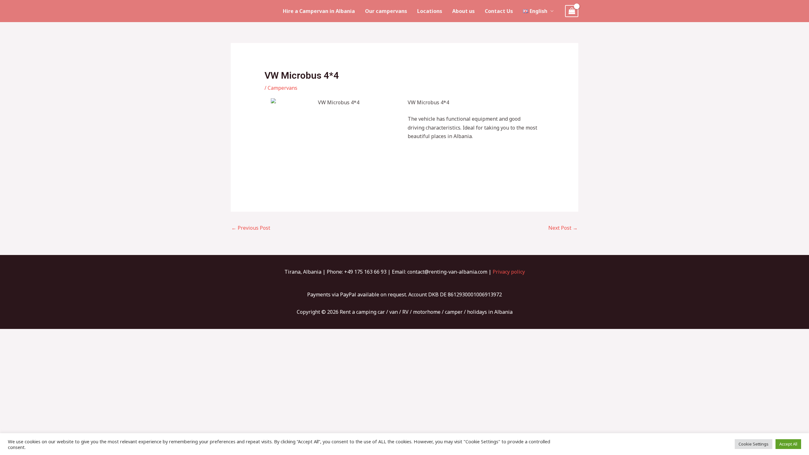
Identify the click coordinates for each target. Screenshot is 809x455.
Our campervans (386, 11)
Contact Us (499, 11)
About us (463, 11)
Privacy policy (509, 271)
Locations (429, 11)
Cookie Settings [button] (754, 444)
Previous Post (250, 227)
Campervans (282, 87)
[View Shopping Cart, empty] (571, 11)
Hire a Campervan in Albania (319, 11)
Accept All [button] (788, 444)
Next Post (563, 227)
